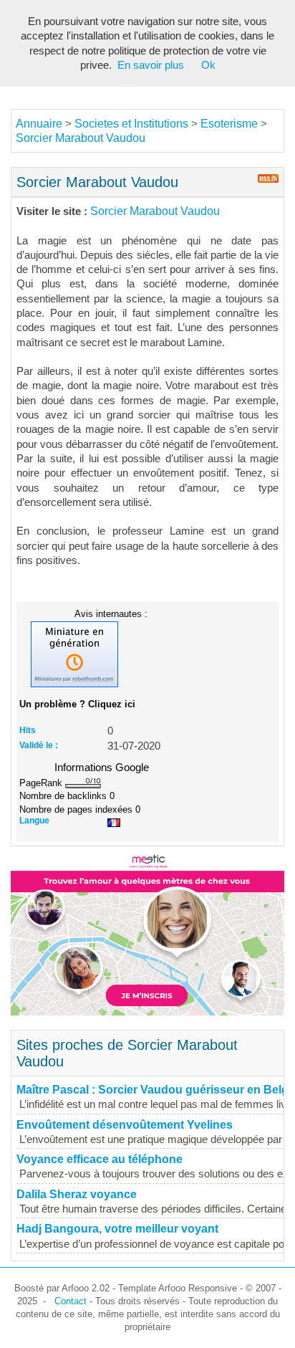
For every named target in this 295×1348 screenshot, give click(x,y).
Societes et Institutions (131, 124)
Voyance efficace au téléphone (99, 1159)
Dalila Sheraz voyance (76, 1194)
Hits (27, 730)
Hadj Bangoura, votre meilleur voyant (117, 1229)
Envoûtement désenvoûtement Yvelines (124, 1125)
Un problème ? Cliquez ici (77, 704)
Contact (70, 1301)
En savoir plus (150, 65)
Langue (34, 820)
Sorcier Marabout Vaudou (80, 138)
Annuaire (39, 124)
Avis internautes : (111, 613)
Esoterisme (229, 124)
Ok (208, 65)
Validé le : (38, 745)
